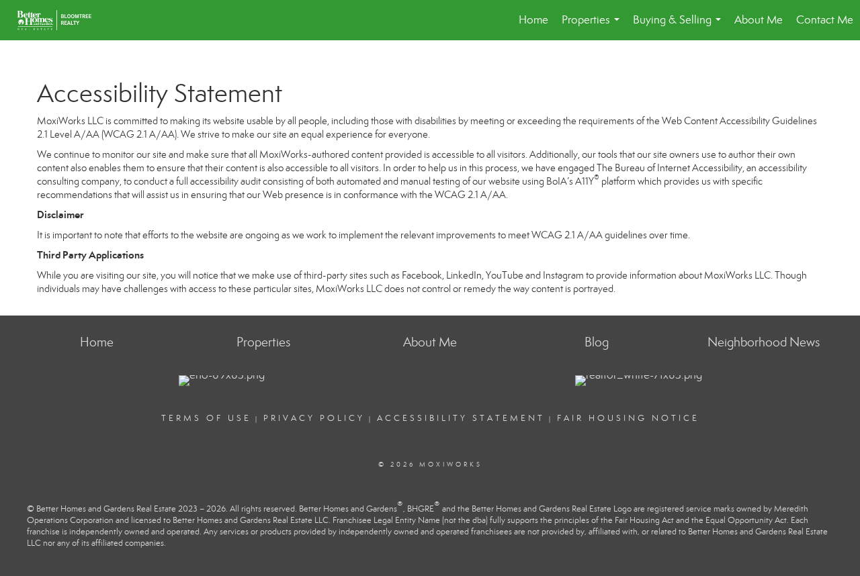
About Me (758, 20)
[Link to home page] (61, 20)
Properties (593, 26)
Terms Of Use (206, 418)
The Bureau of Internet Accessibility (669, 168)
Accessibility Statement (461, 418)
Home (533, 20)
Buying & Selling (679, 26)
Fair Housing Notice (628, 418)
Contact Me (824, 20)
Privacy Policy (314, 418)
